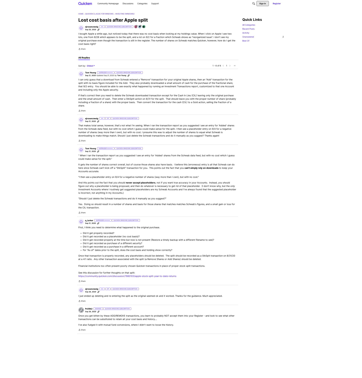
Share (82, 49)
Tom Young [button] (90, 72)
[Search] (253, 3)
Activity (245, 33)
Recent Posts (248, 29)
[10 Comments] (140, 26)
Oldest (90, 66)
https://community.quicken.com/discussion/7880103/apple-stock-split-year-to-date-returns (127, 276)
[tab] (84, 57)
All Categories (248, 25)
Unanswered (263, 37)
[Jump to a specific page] (234, 65)
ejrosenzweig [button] (91, 26)
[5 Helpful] (144, 26)
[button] (81, 28)
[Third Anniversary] (136, 26)
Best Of (245, 40)
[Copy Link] (98, 29)
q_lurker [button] (89, 220)
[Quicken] (85, 3)
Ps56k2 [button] (88, 308)
